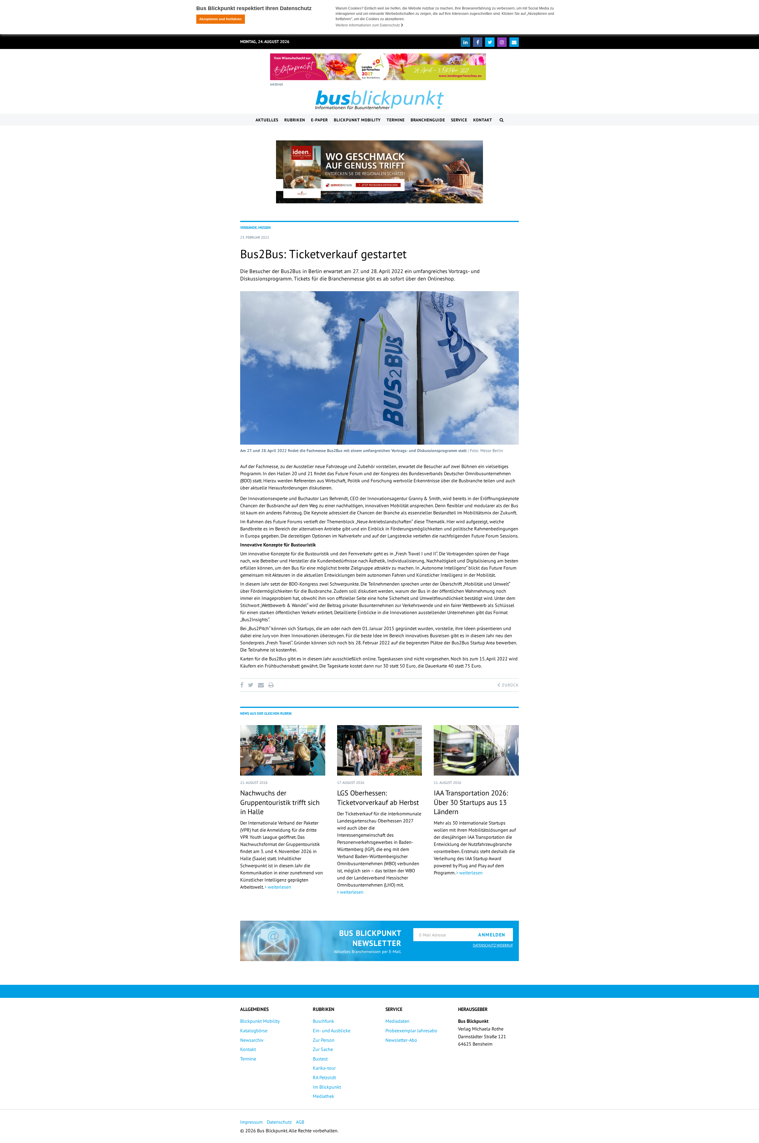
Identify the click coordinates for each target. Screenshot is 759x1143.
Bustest (320, 1059)
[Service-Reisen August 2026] (379, 171)
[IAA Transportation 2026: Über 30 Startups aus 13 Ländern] (476, 750)
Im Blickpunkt (327, 1087)
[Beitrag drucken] (271, 685)
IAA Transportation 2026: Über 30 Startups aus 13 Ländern (471, 802)
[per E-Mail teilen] (261, 685)
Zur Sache (323, 1049)
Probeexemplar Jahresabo (411, 1030)
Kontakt (482, 120)
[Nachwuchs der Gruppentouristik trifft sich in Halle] (282, 750)
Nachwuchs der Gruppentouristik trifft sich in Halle (280, 802)
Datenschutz (279, 1122)
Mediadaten (397, 1021)
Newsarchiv (252, 1040)
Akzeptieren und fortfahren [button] (220, 19)
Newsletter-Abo (401, 1040)
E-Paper (319, 120)
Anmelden (492, 935)
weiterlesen (279, 887)
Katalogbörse (253, 1030)
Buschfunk (323, 1021)
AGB (300, 1122)
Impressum (251, 1122)
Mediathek (323, 1096)
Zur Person (323, 1040)
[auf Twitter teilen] (250, 685)
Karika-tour (324, 1068)
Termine (396, 120)
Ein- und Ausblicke (331, 1030)
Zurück (509, 685)
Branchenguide (428, 120)
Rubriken (294, 120)
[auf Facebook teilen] (242, 685)
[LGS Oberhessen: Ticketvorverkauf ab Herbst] (379, 750)
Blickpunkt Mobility (357, 120)
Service (459, 120)
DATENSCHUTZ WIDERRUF (493, 945)
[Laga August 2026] (378, 66)
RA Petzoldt (324, 1077)
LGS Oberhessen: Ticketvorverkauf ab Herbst (378, 797)
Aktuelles (267, 120)
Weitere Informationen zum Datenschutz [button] (368, 25)
